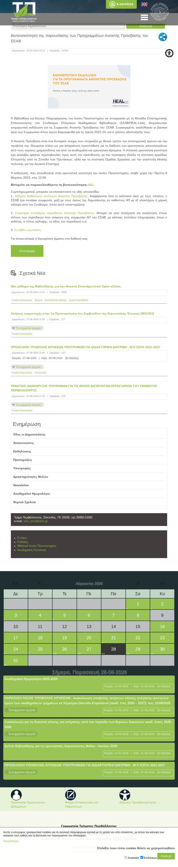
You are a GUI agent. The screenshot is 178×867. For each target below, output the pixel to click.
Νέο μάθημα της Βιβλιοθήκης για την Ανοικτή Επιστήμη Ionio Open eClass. (66, 286)
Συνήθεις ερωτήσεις (27, 230)
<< (15, 583)
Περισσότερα (10, 841)
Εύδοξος (22, 542)
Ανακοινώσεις (23, 443)
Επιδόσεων (150, 857)
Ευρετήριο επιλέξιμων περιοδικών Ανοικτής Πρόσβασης (54, 213)
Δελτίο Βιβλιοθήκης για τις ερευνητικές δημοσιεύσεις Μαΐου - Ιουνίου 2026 (60, 746)
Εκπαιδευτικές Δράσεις (55, 300)
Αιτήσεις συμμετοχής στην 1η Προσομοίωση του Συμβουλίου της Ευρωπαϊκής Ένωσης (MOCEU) (82, 313)
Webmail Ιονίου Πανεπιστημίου (36, 545)
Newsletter (21, 485)
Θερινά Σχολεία (24, 502)
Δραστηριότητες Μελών (30, 476)
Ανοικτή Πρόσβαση (78, 300)
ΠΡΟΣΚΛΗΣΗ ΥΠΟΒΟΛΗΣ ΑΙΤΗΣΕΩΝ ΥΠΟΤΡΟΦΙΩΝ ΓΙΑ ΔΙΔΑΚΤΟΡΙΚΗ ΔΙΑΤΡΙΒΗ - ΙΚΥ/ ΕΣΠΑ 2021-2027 (85, 347)
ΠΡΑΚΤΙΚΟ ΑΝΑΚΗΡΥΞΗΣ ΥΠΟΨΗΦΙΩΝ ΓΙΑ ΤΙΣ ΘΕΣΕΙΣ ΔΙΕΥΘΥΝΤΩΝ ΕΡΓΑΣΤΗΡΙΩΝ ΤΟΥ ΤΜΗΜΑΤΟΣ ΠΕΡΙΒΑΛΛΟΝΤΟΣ (84, 388)
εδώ (90, 184)
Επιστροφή (27, 251)
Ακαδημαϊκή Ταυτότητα (31, 550)
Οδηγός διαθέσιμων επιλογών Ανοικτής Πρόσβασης (51, 196)
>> (162, 583)
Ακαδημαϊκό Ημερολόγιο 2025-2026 (31, 679)
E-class (22, 537)
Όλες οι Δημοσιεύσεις (29, 434)
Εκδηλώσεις (22, 451)
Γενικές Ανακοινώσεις (22, 300)
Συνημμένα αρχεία (28, 328)
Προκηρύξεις (22, 460)
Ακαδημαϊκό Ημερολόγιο (31, 493)
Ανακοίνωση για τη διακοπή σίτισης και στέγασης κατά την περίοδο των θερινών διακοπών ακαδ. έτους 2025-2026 (88, 724)
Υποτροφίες (40, 372)
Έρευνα (38, 300)
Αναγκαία (133, 857)
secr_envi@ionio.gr (35, 521)
